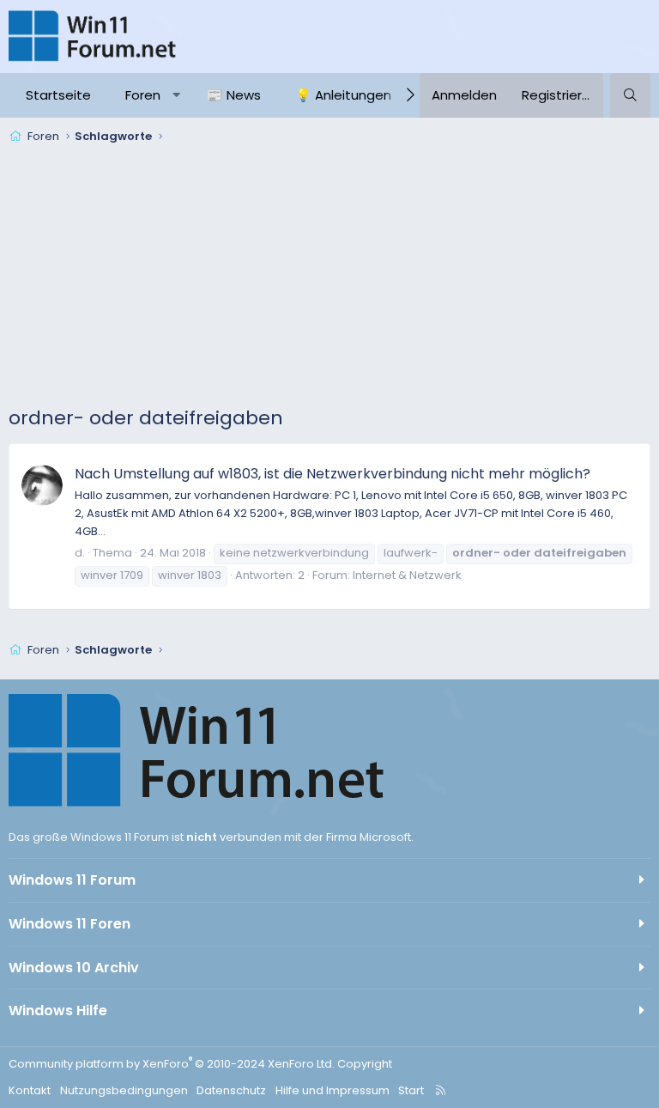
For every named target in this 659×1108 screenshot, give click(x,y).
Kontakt (30, 1090)
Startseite (58, 95)
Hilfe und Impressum (332, 1090)
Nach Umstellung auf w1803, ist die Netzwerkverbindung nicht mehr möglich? (332, 474)
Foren (142, 95)
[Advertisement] (329, 278)
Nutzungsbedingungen (124, 1090)
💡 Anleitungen (343, 95)
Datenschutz (231, 1090)
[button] (176, 95)
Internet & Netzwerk (407, 575)
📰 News (234, 95)
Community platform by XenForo (172, 1064)
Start (411, 1090)
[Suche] (630, 95)
